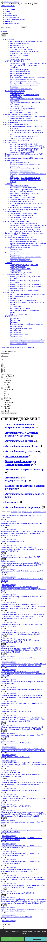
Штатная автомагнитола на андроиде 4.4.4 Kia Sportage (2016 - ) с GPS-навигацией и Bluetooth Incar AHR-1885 (21, 696)
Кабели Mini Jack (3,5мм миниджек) (23, 300)
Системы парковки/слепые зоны (17, 253)
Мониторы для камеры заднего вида (23, 223)
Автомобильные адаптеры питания (23, 241)
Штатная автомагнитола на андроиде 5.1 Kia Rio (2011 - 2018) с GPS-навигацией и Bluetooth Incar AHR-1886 (22, 633)
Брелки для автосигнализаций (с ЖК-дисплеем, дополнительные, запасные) (27, 117)
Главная (4, 347)
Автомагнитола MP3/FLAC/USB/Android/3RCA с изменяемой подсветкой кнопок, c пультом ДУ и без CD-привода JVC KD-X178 (22, 549)
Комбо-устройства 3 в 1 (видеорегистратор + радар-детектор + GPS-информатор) (24, 234)
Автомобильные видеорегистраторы (23, 81)
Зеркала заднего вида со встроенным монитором (28, 63)
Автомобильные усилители (20, 73)
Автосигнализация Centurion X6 (13, 541)
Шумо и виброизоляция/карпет (17, 124)
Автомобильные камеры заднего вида (24, 85)
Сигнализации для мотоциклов (21, 107)
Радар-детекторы (16, 249)
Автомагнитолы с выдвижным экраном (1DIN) (27, 148)
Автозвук (8, 184)
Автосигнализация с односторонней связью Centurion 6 (21, 689)
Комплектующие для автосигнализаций (24, 95)
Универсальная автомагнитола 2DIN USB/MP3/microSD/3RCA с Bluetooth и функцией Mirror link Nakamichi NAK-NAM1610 (23, 798)
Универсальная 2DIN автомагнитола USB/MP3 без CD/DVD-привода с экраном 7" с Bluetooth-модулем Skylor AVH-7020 (23, 674)
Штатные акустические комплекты (23, 188)
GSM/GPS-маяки (11, 122)
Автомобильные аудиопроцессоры (22, 197)
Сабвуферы (14, 57)
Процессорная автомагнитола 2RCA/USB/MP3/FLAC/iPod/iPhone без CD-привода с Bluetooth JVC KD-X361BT (21, 774)
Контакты (9, 21)
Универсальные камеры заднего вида (23, 213)
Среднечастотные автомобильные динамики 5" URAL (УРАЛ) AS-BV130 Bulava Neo (21, 854)
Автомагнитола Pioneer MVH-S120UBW (16, 806)
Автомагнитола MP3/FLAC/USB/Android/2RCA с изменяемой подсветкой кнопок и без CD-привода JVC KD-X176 (23, 589)
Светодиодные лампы (18, 267)
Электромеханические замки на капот (24, 112)
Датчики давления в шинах (15, 275)
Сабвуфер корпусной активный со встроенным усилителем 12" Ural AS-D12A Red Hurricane (23, 910)
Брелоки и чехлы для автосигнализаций (20, 114)
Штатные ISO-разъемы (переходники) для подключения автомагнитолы (25, 169)
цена (19, 512)
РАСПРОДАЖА (11, 316)
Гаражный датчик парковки (20, 259)
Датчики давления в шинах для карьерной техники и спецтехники (25, 287)
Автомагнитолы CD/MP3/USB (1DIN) (24, 144)
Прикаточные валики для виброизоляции (25, 130)
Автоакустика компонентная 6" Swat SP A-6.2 (18, 658)
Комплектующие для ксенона (21, 273)
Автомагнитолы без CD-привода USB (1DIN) (27, 146)
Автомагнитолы (11, 142)
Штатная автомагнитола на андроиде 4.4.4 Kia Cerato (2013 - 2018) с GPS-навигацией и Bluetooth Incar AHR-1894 (23, 783)
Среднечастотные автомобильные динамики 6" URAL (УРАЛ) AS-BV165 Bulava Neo (21, 847)
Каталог (11, 347)
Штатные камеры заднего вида (21, 215)
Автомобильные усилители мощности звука (26, 190)
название (14, 512)
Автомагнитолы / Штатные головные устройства (21, 434)
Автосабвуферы (15, 330)
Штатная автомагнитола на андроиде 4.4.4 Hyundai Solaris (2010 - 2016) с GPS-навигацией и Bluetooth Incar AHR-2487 (23, 750)
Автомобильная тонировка (20, 308)
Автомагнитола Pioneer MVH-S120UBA (16, 743)
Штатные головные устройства (17, 140)
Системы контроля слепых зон (21, 261)
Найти (24, 27)
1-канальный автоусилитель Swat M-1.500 (16, 917)
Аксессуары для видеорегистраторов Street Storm (28, 243)
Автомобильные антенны (19, 162)
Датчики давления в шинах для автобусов (25, 284)
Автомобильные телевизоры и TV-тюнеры (26, 231)
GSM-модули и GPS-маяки (20, 53)
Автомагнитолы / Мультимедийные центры (26, 41)
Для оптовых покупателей (15, 19)
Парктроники (15, 255)
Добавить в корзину (8, 521)
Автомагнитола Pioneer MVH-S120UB (15, 757)
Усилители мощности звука (20, 59)
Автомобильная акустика (19, 69)
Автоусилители (15, 332)
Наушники (14, 87)
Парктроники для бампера (19, 43)
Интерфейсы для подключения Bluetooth (25, 178)
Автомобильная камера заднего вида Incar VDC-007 (20, 790)
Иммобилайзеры (16, 97)
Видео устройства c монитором (17, 221)
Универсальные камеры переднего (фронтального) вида (22, 218)
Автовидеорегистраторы (19, 47)
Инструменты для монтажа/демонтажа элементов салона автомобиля (24, 137)
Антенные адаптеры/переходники (22, 172)
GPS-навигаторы (16, 306)
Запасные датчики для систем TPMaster (24, 290)
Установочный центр (13, 17)
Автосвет (8, 263)
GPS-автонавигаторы (18, 338)
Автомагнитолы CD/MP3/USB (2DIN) (24, 150)
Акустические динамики (19, 55)
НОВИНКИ (9, 39)
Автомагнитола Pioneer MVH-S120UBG (16, 711)
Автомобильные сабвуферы (20, 71)
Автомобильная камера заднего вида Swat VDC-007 (20, 557)
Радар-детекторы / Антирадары (21, 49)
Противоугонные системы (15, 91)
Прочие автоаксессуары (18, 314)
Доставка (8, 11)
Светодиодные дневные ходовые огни (24, 265)
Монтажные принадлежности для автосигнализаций (22, 109)
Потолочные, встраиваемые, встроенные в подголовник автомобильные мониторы (25, 228)
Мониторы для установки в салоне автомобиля (27, 340)
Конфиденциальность (13, 23)
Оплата (8, 13)
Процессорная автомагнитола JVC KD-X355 (17, 893)
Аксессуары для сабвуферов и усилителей (25, 207)
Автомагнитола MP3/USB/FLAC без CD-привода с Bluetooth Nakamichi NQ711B (20, 641)
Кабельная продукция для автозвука (23, 199)
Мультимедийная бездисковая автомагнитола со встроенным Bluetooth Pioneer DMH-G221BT (19, 870)
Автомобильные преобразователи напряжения (27, 342)
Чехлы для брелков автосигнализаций (24, 120)
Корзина (4, 31)
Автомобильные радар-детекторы (22, 79)
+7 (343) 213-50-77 (8, 6)
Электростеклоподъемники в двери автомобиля (27, 294)
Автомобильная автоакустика (21, 328)
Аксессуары (14, 251)
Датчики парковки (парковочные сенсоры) (26, 257)
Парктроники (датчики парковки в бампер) (26, 83)
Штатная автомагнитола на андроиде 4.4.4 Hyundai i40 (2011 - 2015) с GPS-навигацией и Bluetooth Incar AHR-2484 (23, 665)
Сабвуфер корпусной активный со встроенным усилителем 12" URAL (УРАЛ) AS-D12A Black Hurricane (23, 886)
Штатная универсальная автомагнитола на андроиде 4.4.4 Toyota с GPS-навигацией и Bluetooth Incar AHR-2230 (22, 728)
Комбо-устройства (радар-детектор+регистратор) (28, 77)
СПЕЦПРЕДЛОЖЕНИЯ (14, 61)
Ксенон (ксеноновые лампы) (20, 269)
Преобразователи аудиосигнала (21, 201)
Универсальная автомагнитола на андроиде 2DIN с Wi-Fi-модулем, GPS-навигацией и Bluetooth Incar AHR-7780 (22, 564)
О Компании (10, 9)
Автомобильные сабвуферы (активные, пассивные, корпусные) (24, 194)
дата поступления (39, 512)
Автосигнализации (17, 45)
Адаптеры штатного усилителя (21, 192)
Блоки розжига (15, 271)
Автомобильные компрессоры (21, 89)
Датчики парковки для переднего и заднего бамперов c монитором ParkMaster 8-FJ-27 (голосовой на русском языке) (23, 878)
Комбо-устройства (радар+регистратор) (24, 51)
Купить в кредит (11, 15)
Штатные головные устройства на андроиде (26, 324)
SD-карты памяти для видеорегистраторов (25, 245)
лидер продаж (27, 512)
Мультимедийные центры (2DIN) (22, 152)
